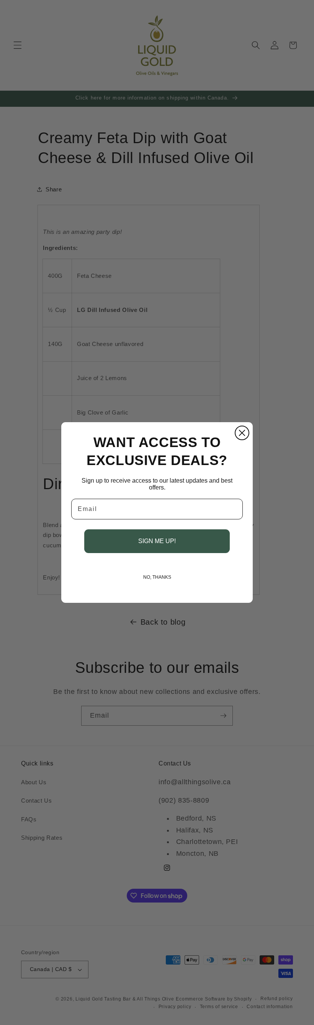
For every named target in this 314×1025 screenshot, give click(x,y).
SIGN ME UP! (157, 541)
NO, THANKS (157, 577)
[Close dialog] (242, 433)
